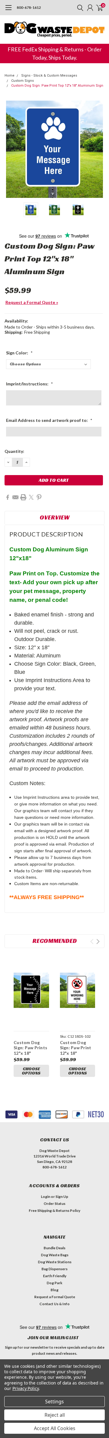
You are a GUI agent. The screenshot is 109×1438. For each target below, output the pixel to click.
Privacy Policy (25, 1388)
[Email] (15, 497)
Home (10, 76)
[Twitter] (31, 497)
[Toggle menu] (8, 10)
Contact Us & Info (54, 1304)
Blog (54, 1290)
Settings (54, 1401)
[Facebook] (8, 497)
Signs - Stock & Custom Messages (49, 76)
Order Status (54, 1203)
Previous (10, 149)
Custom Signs (22, 81)
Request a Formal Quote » (31, 302)
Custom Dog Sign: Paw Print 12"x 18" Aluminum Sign (75, 1050)
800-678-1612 (29, 7)
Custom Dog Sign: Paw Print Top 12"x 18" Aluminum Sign (57, 86)
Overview (55, 517)
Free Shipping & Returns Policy (54, 1210)
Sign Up (61, 1196)
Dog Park (54, 1283)
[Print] (23, 497)
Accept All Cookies (54, 1428)
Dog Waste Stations (54, 1262)
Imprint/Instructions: (29, 383)
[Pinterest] (39, 497)
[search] (79, 7)
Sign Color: (19, 352)
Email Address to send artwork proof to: (49, 420)
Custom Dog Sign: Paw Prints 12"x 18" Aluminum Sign (30, 1050)
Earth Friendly (54, 1276)
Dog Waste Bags (54, 1255)
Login (45, 1196)
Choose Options (31, 1071)
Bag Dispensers (54, 1269)
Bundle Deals (54, 1248)
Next (98, 149)
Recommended (54, 941)
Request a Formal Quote (54, 1297)
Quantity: (14, 451)
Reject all (55, 1415)
